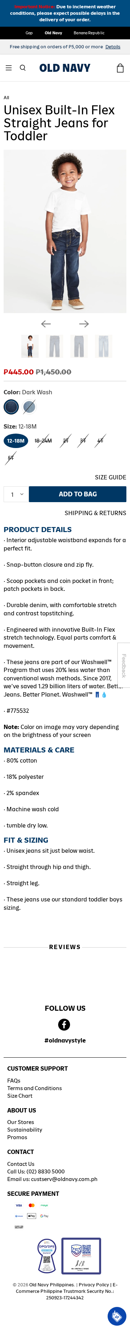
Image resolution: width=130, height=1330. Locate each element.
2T (66, 441)
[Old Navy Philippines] (65, 68)
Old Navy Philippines (51, 1284)
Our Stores (20, 1122)
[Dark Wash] (11, 406)
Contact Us (20, 1164)
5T (11, 458)
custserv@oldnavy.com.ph (64, 1179)
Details (113, 46)
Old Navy (53, 33)
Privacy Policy (94, 1284)
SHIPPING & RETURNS (95, 513)
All (6, 98)
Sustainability (24, 1130)
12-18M (16, 441)
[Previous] (45, 324)
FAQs (13, 1080)
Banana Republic (89, 33)
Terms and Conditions (34, 1088)
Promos (17, 1137)
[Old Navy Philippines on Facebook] (64, 1025)
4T (100, 441)
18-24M (43, 441)
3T (83, 441)
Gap (29, 33)
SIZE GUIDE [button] (110, 477)
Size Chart (19, 1096)
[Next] (84, 324)
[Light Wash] (29, 406)
